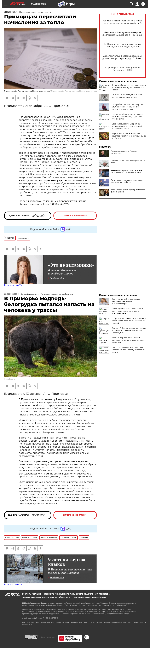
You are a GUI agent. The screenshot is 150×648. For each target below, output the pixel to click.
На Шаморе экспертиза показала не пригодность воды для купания (122, 45)
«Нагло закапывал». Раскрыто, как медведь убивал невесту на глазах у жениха (128, 349)
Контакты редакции (31, 594)
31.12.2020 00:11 (10, 12)
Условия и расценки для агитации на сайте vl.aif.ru (46, 597)
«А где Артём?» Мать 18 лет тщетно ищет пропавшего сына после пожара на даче (127, 311)
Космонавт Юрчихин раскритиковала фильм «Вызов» (128, 191)
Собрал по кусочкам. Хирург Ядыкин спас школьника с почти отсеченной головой (129, 320)
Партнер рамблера (47, 637)
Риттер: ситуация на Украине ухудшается (124, 152)
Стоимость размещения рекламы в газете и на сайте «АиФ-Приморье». (77, 594)
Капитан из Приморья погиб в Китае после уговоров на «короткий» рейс (122, 22)
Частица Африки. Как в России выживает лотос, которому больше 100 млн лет (128, 340)
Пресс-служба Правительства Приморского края (74, 91)
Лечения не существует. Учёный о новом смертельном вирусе (127, 96)
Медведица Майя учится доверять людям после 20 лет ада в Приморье (122, 33)
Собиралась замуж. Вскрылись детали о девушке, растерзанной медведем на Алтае (127, 126)
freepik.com (9, 379)
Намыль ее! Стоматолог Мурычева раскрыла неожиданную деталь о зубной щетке (127, 116)
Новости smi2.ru (14, 285)
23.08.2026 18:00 (11, 294)
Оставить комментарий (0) (75, 216)
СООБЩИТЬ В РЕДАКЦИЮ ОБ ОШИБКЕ (90, 597)
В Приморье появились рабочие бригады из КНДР (122, 69)
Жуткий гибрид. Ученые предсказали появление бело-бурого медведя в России (129, 87)
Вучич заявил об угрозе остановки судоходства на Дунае (127, 181)
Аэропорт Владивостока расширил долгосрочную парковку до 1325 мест (122, 57)
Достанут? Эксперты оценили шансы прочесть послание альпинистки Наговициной (129, 330)
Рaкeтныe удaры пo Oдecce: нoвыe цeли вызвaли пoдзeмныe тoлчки (126, 171)
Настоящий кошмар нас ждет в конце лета (128, 162)
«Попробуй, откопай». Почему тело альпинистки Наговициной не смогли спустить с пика (128, 106)
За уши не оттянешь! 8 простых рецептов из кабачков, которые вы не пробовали (129, 135)
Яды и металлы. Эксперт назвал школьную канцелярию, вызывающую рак (126, 301)
